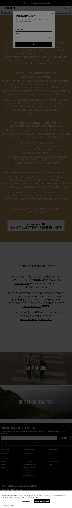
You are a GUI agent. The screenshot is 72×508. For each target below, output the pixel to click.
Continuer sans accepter (8, 505)
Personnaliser (26, 501)
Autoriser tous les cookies (42, 501)
